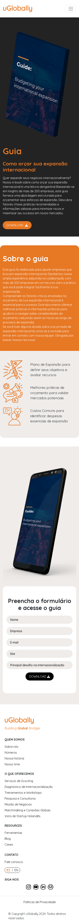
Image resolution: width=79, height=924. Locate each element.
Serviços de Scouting (19, 781)
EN (16, 870)
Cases (9, 844)
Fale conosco (14, 862)
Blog (8, 838)
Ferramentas (13, 833)
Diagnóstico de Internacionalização (29, 787)
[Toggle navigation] (71, 9)
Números (11, 752)
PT (8, 870)
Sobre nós (11, 746)
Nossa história (14, 758)
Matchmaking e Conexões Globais (28, 810)
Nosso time (12, 764)
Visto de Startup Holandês (22, 816)
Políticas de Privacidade (40, 902)
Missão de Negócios (18, 804)
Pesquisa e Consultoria (20, 798)
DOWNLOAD (15, 225)
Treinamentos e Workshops (23, 792)
